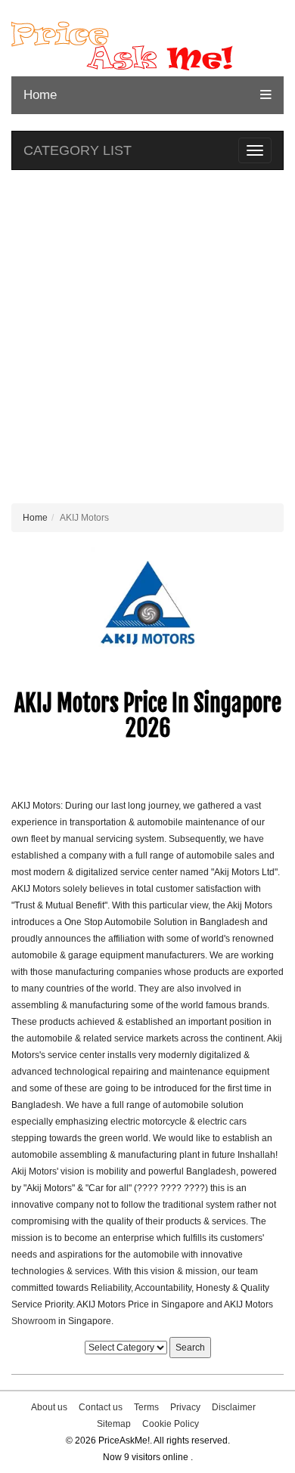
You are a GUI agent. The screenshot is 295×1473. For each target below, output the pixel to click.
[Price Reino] (147, 46)
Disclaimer (234, 1407)
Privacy (185, 1407)
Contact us (101, 1407)
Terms (146, 1407)
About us (49, 1407)
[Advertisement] (147, 340)
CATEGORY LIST (77, 150)
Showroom (33, 1321)
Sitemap (114, 1424)
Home (40, 95)
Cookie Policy (170, 1424)
